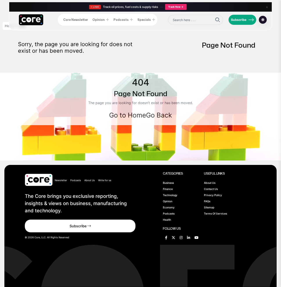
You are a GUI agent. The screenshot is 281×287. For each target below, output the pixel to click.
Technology (170, 195)
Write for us (104, 180)
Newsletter (61, 180)
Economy (169, 207)
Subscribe (238, 20)
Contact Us (211, 189)
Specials (144, 20)
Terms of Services (215, 213)
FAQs (207, 201)
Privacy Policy (213, 195)
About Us (89, 180)
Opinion (98, 20)
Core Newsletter (75, 20)
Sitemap (209, 207)
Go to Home (127, 115)
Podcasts (121, 20)
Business (168, 182)
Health (167, 219)
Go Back (159, 115)
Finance (168, 189)
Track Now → (176, 6)
